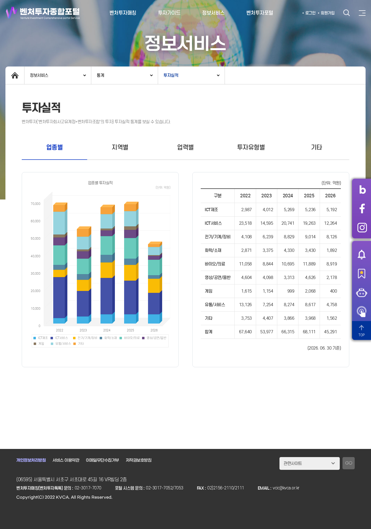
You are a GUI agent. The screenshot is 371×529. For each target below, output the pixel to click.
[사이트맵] (362, 13)
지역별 (120, 147)
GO (348, 463)
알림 (361, 254)
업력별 (185, 147)
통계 (100, 75)
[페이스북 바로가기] (362, 208)
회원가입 (327, 13)
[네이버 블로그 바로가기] (362, 189)
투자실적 (171, 75)
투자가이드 (169, 13)
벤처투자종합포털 (42, 13)
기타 (316, 147)
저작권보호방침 (139, 460)
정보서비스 (213, 13)
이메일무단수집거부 (102, 460)
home (15, 75)
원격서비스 (361, 311)
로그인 (310, 13)
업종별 (54, 147)
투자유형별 (251, 147)
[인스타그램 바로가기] (362, 227)
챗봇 (361, 292)
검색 (346, 12)
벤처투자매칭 (122, 13)
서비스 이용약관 (65, 460)
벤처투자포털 (259, 13)
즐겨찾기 (361, 273)
